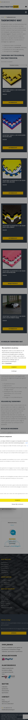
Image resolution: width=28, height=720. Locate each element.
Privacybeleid (8, 363)
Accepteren (14, 367)
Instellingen (14, 371)
